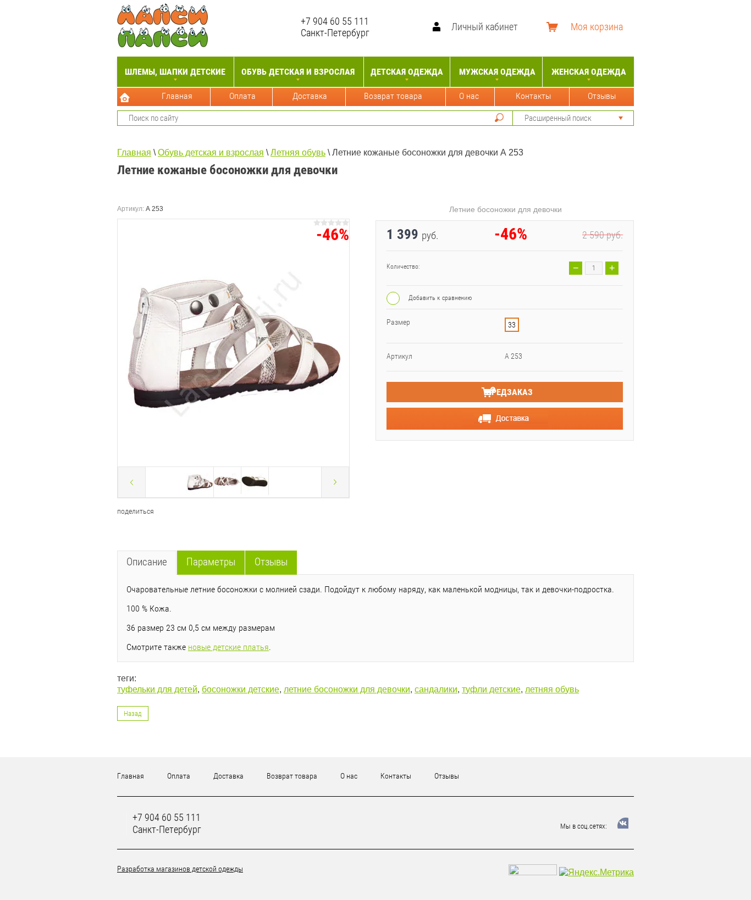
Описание (146, 561)
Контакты (533, 96)
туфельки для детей (157, 689)
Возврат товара (393, 96)
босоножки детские (240, 689)
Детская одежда (407, 71)
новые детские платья (228, 647)
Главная (177, 96)
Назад (133, 713)
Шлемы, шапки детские (175, 71)
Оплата (242, 96)
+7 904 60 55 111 (335, 21)
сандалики (436, 689)
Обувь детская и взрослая (298, 71)
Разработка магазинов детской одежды (180, 868)
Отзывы (602, 96)
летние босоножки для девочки (347, 689)
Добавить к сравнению (439, 298)
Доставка (309, 96)
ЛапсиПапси (257, 26)
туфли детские (491, 689)
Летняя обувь (297, 152)
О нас (469, 96)
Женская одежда (588, 71)
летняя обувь (552, 689)
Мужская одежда (497, 71)
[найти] (499, 117)
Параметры (210, 561)
